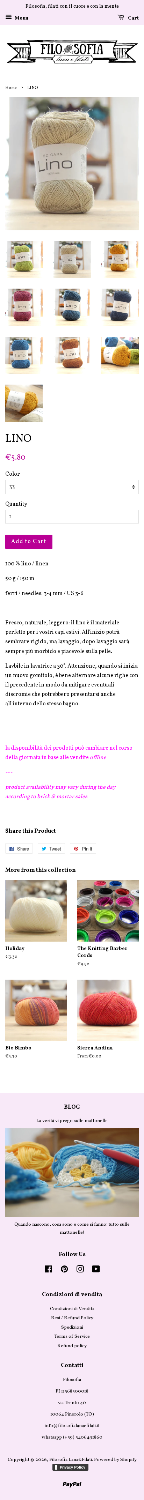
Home (11, 88)
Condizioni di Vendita (72, 1309)
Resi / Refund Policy (72, 1318)
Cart (133, 18)
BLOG (72, 1107)
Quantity (16, 504)
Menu (21, 18)
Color (12, 474)
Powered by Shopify (115, 1459)
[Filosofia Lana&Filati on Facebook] (48, 1271)
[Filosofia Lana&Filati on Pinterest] (64, 1271)
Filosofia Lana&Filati (70, 1459)
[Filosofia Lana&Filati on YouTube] (96, 1271)
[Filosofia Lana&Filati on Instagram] (80, 1271)
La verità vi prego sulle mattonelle (72, 1120)
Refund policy (72, 1346)
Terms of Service (72, 1336)
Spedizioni (72, 1327)
